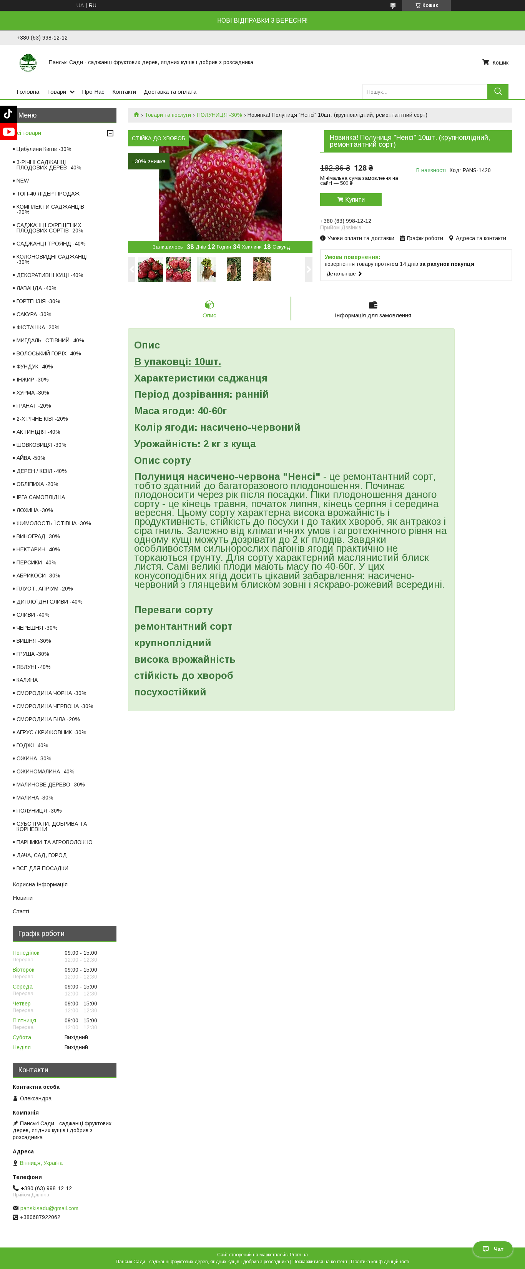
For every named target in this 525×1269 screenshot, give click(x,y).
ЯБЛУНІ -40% (34, 667)
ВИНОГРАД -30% (38, 536)
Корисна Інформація (40, 884)
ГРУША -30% (33, 654)
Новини (23, 897)
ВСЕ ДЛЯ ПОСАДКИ (42, 868)
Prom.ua (299, 1254)
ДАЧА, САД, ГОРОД (42, 855)
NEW (23, 180)
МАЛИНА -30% (35, 798)
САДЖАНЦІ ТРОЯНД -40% (51, 244)
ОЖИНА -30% (34, 758)
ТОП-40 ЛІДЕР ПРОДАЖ (48, 194)
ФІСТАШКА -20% (38, 327)
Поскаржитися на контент (319, 1261)
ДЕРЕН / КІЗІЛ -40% (42, 471)
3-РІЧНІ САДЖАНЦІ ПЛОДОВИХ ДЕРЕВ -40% (49, 165)
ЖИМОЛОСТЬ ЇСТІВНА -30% (54, 523)
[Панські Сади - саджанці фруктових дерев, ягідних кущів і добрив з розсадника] (28, 62)
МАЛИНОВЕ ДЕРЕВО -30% (51, 784)
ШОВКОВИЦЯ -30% (41, 445)
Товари (56, 91)
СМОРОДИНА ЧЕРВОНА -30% (55, 706)
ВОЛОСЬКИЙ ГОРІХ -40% (49, 353)
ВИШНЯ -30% (34, 641)
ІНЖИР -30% (33, 380)
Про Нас (93, 91)
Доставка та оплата (170, 91)
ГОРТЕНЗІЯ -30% (38, 301)
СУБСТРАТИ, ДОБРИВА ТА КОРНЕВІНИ (52, 826)
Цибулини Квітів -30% (44, 149)
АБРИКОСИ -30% (38, 575)
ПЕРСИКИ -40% (36, 562)
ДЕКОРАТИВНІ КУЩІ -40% (50, 275)
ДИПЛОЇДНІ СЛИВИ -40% (50, 602)
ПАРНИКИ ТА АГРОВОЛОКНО (55, 842)
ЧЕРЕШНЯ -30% (37, 628)
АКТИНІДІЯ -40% (38, 432)
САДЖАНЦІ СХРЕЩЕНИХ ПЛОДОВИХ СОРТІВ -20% (50, 228)
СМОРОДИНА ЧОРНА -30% (51, 693)
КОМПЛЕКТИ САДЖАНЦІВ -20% (50, 209)
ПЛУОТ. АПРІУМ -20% (45, 589)
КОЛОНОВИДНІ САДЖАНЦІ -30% (52, 259)
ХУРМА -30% (33, 393)
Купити (355, 199)
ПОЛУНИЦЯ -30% (219, 115)
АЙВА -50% (31, 458)
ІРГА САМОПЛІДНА (41, 497)
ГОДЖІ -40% (32, 745)
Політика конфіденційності (380, 1261)
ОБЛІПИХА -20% (37, 484)
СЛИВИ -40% (33, 615)
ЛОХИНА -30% (35, 510)
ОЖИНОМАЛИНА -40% (46, 771)
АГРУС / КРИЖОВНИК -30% (51, 732)
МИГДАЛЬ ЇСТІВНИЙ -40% (50, 340)
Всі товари (27, 132)
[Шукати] (497, 91)
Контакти (124, 91)
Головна (28, 91)
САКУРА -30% (34, 314)
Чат (498, 1249)
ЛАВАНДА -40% (36, 288)
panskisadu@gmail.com (49, 1208)
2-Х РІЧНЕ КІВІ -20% (42, 419)
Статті (21, 911)
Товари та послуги (168, 115)
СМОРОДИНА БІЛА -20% (48, 719)
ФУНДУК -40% (35, 366)
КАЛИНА (27, 680)
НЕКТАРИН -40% (38, 549)
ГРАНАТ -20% (34, 406)
